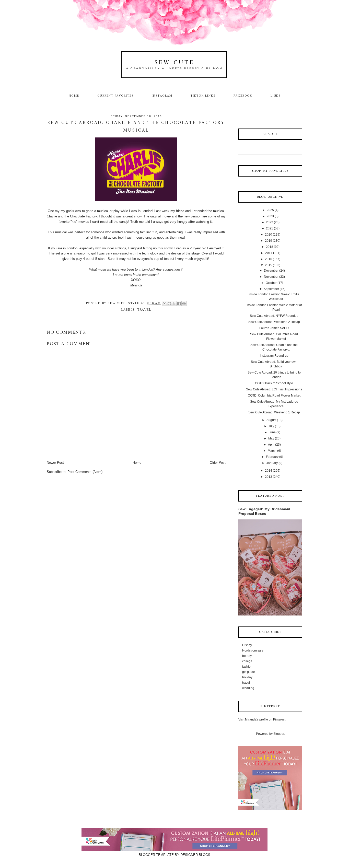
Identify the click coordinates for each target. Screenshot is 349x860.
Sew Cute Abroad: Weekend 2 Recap (274, 322)
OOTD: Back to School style (274, 383)
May (271, 438)
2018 (269, 247)
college (247, 661)
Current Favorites (115, 95)
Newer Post (55, 462)
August (271, 420)
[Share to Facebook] (179, 303)
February (272, 457)
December (271, 270)
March (272, 450)
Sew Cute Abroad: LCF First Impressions (274, 389)
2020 (268, 234)
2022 (269, 222)
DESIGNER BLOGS (195, 855)
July (271, 426)
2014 (268, 470)
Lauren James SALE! (274, 328)
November (271, 276)
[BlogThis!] (169, 303)
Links (276, 95)
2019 (268, 240)
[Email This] (164, 303)
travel (144, 310)
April (271, 444)
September (271, 289)
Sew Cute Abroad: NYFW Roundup (274, 316)
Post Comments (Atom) (84, 472)
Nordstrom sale (252, 650)
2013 (268, 477)
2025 (270, 210)
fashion (247, 666)
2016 (268, 259)
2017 (268, 253)
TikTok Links (203, 95)
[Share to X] (174, 303)
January (272, 463)
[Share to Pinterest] (184, 303)
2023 (270, 216)
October (271, 283)
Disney (247, 645)
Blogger (278, 734)
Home (74, 95)
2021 (269, 228)
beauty (247, 656)
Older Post (218, 462)
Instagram (162, 95)
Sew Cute (175, 62)
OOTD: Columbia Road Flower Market (274, 395)
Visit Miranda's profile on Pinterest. (262, 719)
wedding (248, 688)
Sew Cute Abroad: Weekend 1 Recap (274, 412)
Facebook (243, 95)
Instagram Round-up (274, 355)
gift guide (248, 672)
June (272, 432)
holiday (247, 677)
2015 (268, 265)
